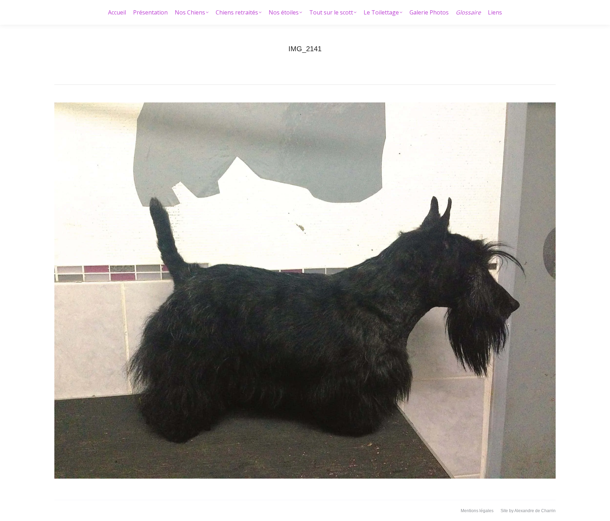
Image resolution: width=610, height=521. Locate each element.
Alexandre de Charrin (535, 510)
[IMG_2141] (305, 290)
